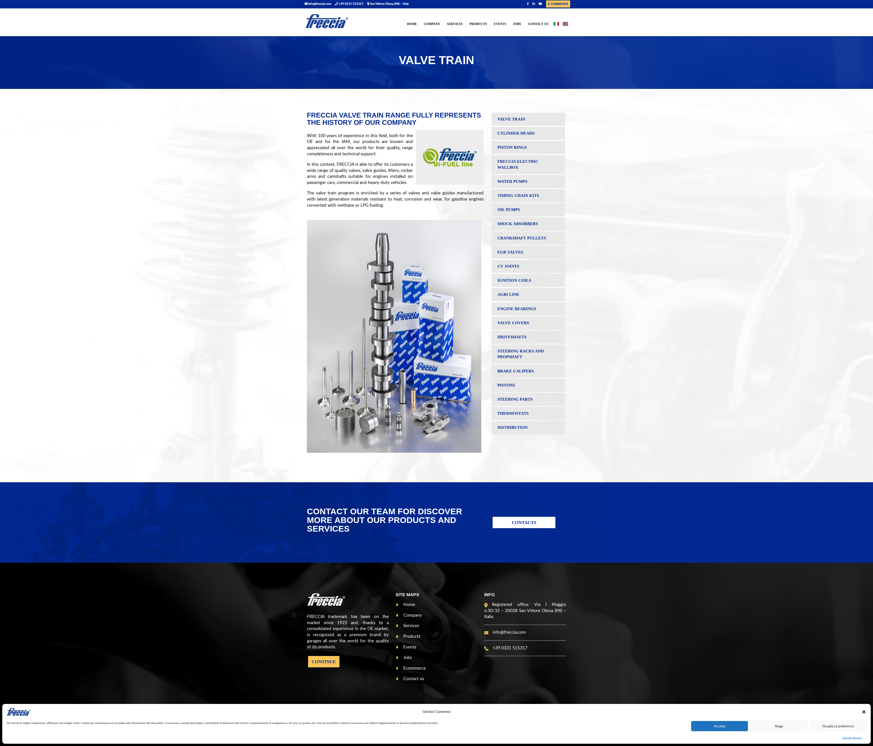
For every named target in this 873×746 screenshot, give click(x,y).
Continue (324, 661)
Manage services (852, 737)
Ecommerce (414, 668)
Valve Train (511, 119)
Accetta (719, 726)
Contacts (524, 522)
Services (455, 24)
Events (500, 24)
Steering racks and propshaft (520, 354)
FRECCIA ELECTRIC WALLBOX (517, 164)
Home (412, 24)
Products (478, 24)
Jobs (517, 24)
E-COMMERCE (558, 4)
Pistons (506, 385)
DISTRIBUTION (512, 427)
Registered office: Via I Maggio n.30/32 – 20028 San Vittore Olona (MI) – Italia (525, 611)
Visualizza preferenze (838, 726)
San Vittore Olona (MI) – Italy (389, 4)
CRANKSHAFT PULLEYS (521, 238)
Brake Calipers (515, 371)
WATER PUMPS (512, 181)
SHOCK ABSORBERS (517, 223)
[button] (864, 712)
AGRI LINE (508, 294)
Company (432, 24)
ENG (565, 25)
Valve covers (513, 323)
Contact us (538, 24)
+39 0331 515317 (351, 4)
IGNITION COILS (514, 280)
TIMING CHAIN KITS (518, 195)
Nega (779, 726)
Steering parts (515, 399)
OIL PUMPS (508, 209)
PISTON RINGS (512, 147)
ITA (556, 25)
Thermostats (513, 413)
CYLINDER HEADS (515, 133)
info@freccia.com (319, 4)
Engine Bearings (516, 308)
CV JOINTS (508, 266)
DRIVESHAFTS (512, 337)
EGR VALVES (510, 252)
